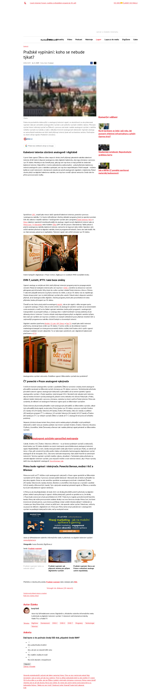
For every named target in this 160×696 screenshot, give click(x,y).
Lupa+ (98, 39)
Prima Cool (27, 224)
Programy (79, 623)
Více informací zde (56, 461)
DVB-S (62, 623)
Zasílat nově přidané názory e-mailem (35, 593)
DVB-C (54, 623)
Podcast (78, 39)
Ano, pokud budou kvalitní (37, 645)
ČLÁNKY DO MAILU (130, 3)
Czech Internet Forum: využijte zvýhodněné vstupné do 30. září (53, 3)
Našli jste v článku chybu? (31, 596)
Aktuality (60, 39)
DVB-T (66, 288)
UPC (33, 214)
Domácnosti (45, 623)
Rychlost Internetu (43, 40)
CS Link (53, 323)
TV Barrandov (37, 224)
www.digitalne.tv (29, 540)
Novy (90, 219)
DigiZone (126, 39)
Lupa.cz (25, 46)
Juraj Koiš (26, 63)
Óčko (54, 224)
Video (69, 39)
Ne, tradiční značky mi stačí (38, 655)
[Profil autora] (26, 610)
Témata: (26, 623)
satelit (59, 304)
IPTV (34, 333)
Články (50, 39)
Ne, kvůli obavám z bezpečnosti (39, 660)
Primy (25, 222)
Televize (34, 626)
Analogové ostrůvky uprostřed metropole (55, 438)
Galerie (136, 39)
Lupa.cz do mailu (112, 39)
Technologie (89, 623)
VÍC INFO (117, 3)
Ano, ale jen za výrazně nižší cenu (40, 650)
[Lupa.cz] (25, 3)
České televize (82, 219)
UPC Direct (60, 323)
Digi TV (68, 323)
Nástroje (89, 39)
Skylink (47, 323)
